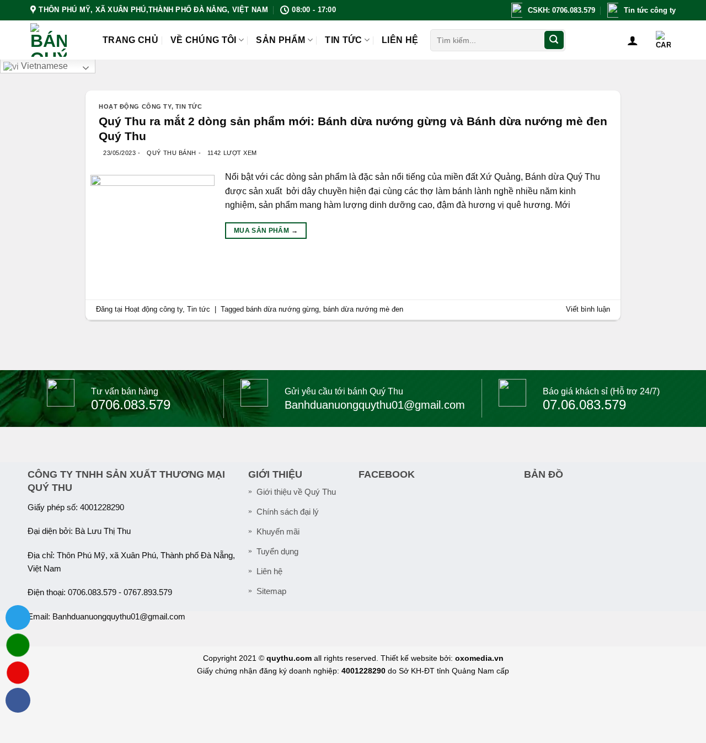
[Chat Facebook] (18, 700)
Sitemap (271, 591)
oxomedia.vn (479, 658)
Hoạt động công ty (135, 106)
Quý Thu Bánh (171, 152)
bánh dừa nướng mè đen (363, 309)
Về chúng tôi (203, 40)
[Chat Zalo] (18, 617)
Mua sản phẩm (266, 230)
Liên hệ (400, 40)
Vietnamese (43, 66)
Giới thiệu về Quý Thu (296, 492)
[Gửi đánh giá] (553, 40)
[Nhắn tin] (18, 645)
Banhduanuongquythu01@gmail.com (118, 616)
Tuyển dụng (277, 551)
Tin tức (343, 40)
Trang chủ (130, 40)
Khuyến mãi (277, 531)
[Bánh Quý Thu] (58, 40)
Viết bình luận (588, 309)
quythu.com (289, 658)
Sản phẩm (281, 40)
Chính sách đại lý (287, 511)
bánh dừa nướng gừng (282, 309)
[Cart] (663, 40)
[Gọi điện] (18, 672)
